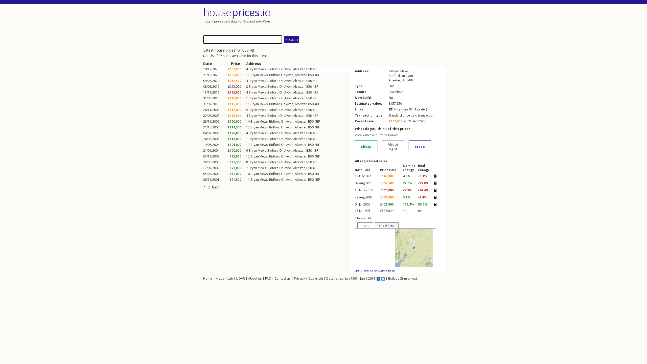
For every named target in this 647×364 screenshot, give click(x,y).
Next (215, 187)
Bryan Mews (257, 69)
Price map (400, 109)
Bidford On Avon (279, 69)
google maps (385, 270)
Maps (220, 278)
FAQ (268, 278)
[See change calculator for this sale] (435, 176)
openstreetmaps (364, 270)
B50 (245, 50)
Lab (230, 278)
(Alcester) (420, 109)
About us (255, 278)
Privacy (299, 278)
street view (386, 225)
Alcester (299, 69)
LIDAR (240, 278)
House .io (237, 12)
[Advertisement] (385, 19)
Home (207, 278)
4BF (253, 50)
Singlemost (408, 278)
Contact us (282, 278)
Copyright (315, 278)
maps (365, 225)
